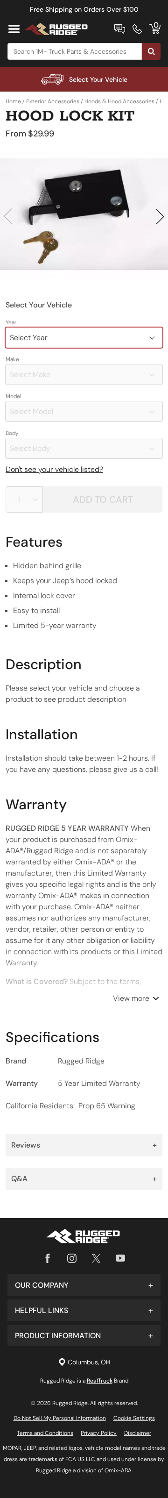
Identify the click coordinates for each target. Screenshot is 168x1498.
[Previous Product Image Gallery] (8, 216)
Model (13, 396)
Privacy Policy (99, 1433)
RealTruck (99, 1380)
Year (11, 322)
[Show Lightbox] (84, 214)
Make (12, 359)
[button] (84, 1285)
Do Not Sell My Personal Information (60, 1418)
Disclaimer (137, 1433)
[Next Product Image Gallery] (159, 216)
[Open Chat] (119, 29)
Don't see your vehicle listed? (54, 469)
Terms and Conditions (45, 1433)
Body (12, 433)
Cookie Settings (134, 1418)
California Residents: (70, 1106)
